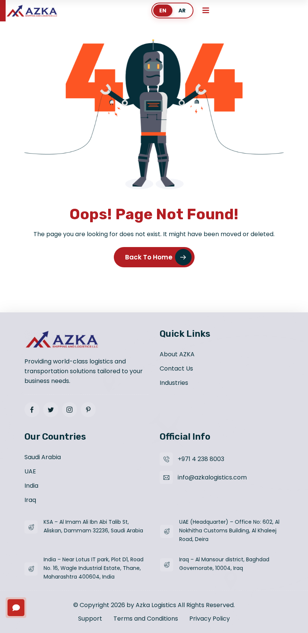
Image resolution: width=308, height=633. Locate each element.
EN (162, 10)
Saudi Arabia (42, 457)
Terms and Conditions (145, 618)
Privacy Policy (209, 618)
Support (90, 618)
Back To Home (148, 257)
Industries (174, 382)
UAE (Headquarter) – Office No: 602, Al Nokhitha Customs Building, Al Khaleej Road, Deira (229, 530)
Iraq (30, 500)
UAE (30, 471)
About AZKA (177, 354)
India (31, 485)
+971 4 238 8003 (201, 459)
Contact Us (176, 368)
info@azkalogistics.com (212, 477)
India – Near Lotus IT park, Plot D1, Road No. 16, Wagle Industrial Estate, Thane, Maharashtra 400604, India (93, 568)
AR (182, 10)
